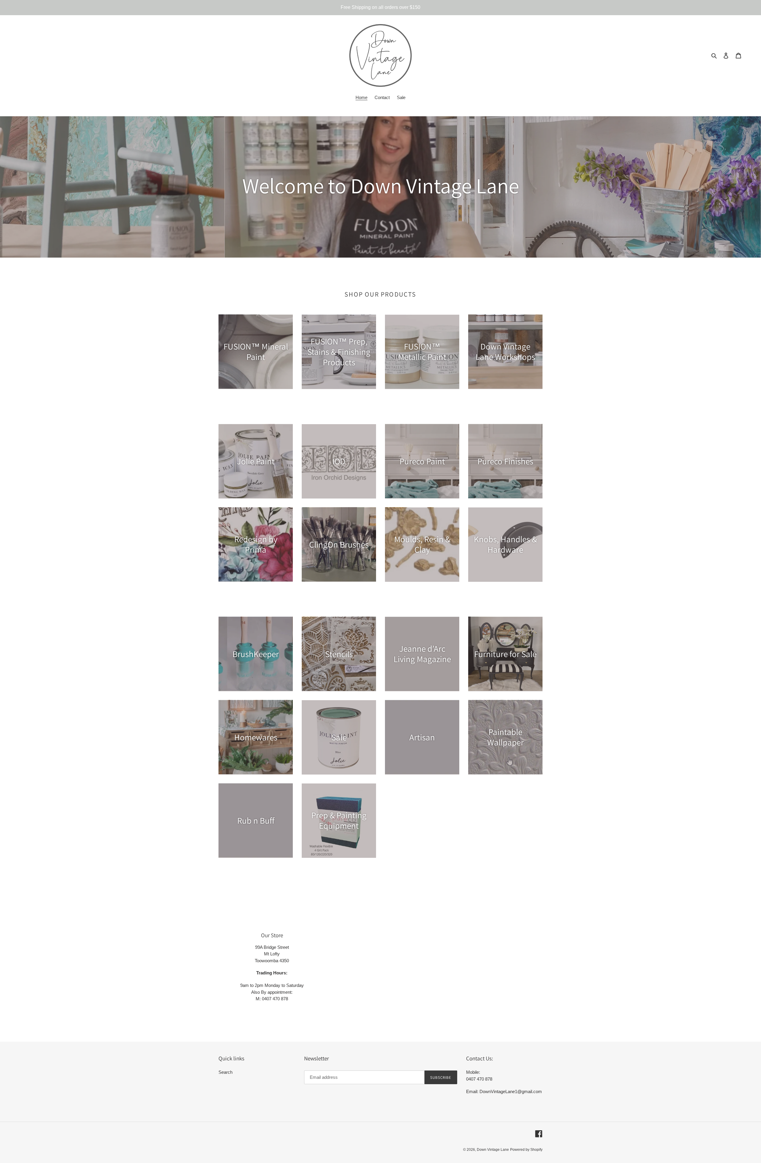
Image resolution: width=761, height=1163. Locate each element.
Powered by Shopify (526, 1150)
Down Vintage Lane (493, 1150)
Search (225, 1072)
